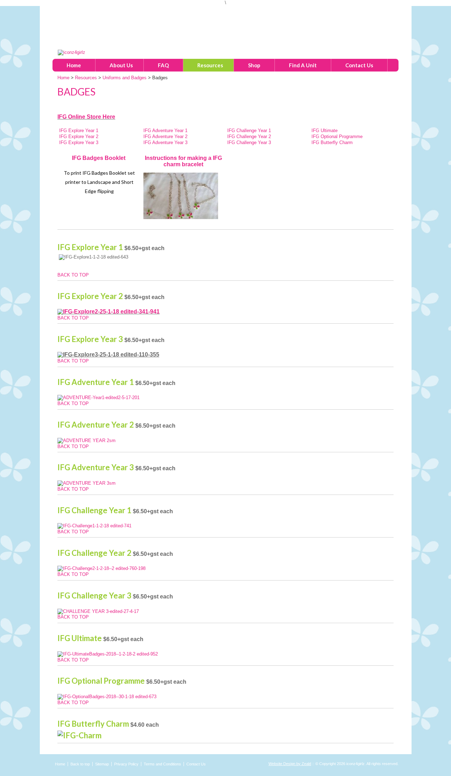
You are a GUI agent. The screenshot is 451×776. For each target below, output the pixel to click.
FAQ (163, 65)
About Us (121, 65)
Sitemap (102, 764)
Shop (254, 65)
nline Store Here (93, 117)
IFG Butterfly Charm (332, 142)
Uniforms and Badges (125, 77)
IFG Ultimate (324, 130)
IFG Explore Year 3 (78, 142)
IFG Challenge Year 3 (249, 142)
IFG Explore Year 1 (78, 130)
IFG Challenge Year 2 (249, 136)
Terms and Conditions (162, 764)
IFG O (64, 117)
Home (74, 65)
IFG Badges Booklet (99, 158)
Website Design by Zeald (289, 764)
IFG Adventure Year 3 (166, 142)
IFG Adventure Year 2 (166, 136)
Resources (210, 65)
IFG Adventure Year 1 (166, 130)
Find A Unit (303, 65)
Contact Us (359, 65)
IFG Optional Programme (337, 136)
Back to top (80, 764)
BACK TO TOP (73, 275)
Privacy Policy (126, 764)
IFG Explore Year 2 (79, 136)
